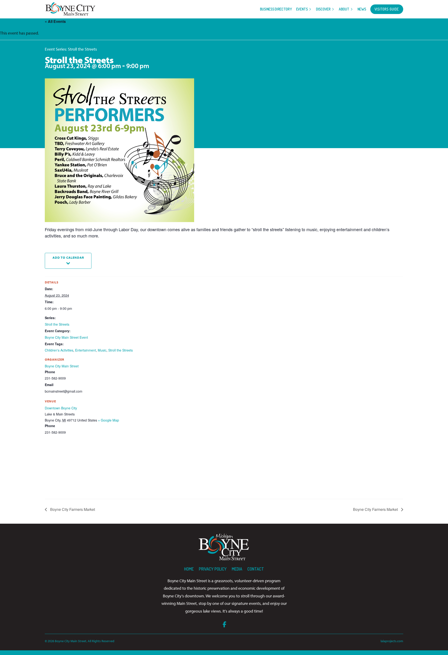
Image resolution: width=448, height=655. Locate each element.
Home (189, 568)
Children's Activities (59, 350)
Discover (323, 9)
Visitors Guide (386, 9)
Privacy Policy (213, 568)
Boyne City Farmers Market (72, 509)
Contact (255, 568)
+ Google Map (108, 420)
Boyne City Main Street (62, 366)
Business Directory (276, 9)
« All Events (55, 21)
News (361, 9)
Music (102, 350)
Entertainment (85, 350)
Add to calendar (68, 257)
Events (302, 9)
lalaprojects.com (392, 641)
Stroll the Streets (57, 324)
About (344, 9)
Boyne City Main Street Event (66, 337)
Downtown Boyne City (61, 408)
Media (237, 568)
